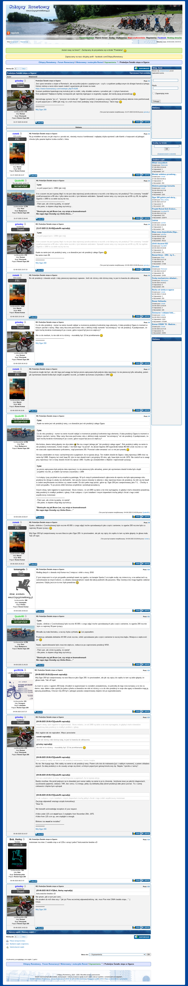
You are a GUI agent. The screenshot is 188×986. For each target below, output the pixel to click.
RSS (101, 979)
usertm (163, 223)
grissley (146, 112)
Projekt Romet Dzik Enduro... (164, 209)
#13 (148, 717)
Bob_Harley (165, 200)
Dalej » (24, 68)
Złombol (155, 267)
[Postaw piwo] (136, 122)
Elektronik (164, 165)
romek (147, 539)
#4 (149, 224)
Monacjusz (164, 280)
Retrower (164, 269)
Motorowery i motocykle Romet (89, 62)
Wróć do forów (81, 979)
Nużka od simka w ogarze (163, 290)
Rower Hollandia (159, 301)
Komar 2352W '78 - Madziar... (164, 324)
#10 (148, 569)
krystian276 (165, 211)
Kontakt (32, 979)
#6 (149, 322)
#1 (149, 81)
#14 (148, 839)
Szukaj (112, 38)
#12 (148, 670)
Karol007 (164, 246)
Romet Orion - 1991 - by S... (164, 255)
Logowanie (14, 42)
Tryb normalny (145, 73)
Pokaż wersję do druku (17, 941)
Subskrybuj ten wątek (17, 947)
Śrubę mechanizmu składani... (165, 278)
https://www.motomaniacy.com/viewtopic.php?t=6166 (57, 89)
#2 (149, 134)
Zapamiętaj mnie (162, 93)
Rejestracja (24, 42)
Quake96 (146, 512)
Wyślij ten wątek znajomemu (19, 944)
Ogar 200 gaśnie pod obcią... (164, 197)
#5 (149, 275)
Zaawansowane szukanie (166, 154)
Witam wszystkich (159, 163)
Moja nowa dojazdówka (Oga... (165, 232)
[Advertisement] (90, 944)
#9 (149, 522)
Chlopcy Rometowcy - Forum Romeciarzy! (57, 62)
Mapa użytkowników (111, 979)
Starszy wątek (14, 932)
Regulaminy (151, 38)
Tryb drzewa (134, 73)
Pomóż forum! (101, 38)
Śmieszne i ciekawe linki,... (163, 313)
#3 (149, 181)
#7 (149, 369)
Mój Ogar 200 (41, 110)
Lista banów (124, 979)
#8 (149, 416)
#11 (148, 616)
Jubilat (155, 220)
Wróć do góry (70, 979)
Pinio (162, 257)
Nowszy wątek (28, 932)
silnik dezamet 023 (160, 244)
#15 (148, 886)
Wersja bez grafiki (93, 979)
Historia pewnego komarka (163, 186)
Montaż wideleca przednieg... (164, 174)
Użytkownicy (121, 38)
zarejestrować (164, 71)
